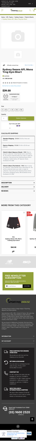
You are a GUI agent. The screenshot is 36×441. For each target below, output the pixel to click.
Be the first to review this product (12, 86)
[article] (13, 232)
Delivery (5, 187)
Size (2, 106)
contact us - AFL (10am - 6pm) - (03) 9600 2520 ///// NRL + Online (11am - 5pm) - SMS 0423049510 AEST (9, 4)
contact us (21, 414)
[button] (24, 213)
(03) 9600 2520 (19, 412)
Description (6, 183)
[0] (34, 10)
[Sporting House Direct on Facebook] (18, 426)
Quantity (3, 114)
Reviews (4, 191)
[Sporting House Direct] (16, 10)
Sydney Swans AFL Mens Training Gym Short (13, 239)
